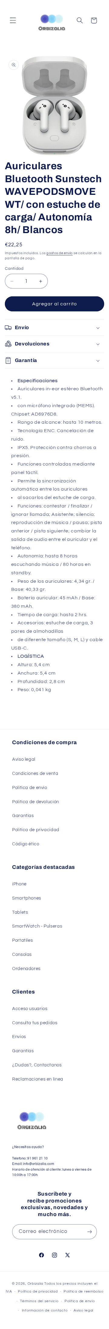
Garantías (23, 815)
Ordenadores (26, 968)
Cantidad (14, 269)
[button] (13, 20)
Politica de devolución (35, 802)
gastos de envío (59, 253)
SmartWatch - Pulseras (37, 926)
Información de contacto (45, 1310)
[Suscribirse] (90, 1231)
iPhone (19, 884)
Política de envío (79, 1301)
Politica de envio (29, 787)
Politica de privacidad (35, 830)
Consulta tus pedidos (35, 1023)
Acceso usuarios (29, 1008)
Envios (19, 1036)
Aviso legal (23, 759)
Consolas (22, 954)
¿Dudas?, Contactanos (37, 1065)
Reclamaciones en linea (37, 1079)
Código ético (25, 844)
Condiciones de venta (35, 773)
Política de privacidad (38, 1291)
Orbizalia (36, 1283)
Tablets (20, 912)
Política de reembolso (83, 1291)
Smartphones (26, 898)
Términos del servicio (39, 1301)
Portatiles (22, 940)
